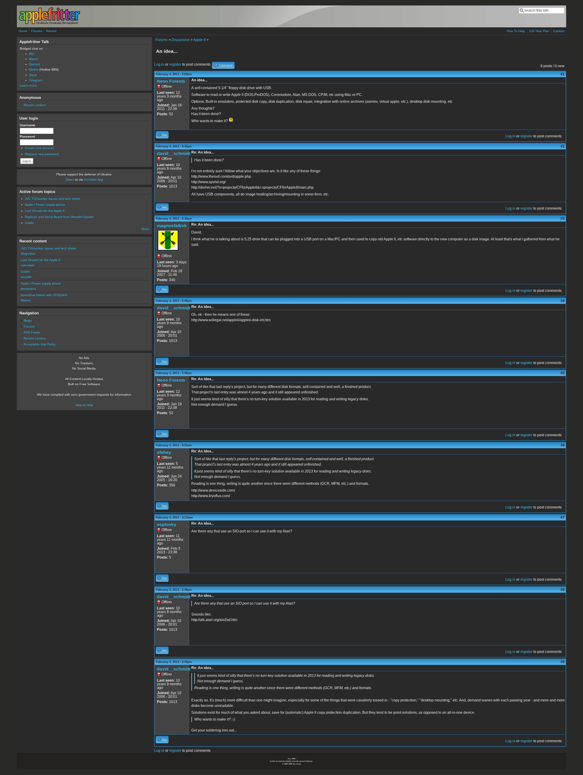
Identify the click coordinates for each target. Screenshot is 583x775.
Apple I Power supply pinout (45, 204)
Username (28, 125)
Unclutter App (93, 179)
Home (23, 31)
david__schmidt (173, 153)
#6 (562, 445)
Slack (33, 75)
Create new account (39, 148)
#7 (562, 517)
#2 (562, 146)
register (175, 64)
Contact (558, 31)
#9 (562, 662)
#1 (562, 74)
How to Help (84, 405)
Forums (36, 31)
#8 (562, 590)
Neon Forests (171, 81)
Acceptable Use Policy (40, 344)
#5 (562, 373)
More (145, 229)
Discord (34, 64)
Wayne (26, 300)
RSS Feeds (32, 332)
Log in (159, 64)
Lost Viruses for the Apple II (44, 211)
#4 (562, 301)
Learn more (28, 85)
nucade (26, 277)
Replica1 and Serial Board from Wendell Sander (59, 217)
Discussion (180, 40)
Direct (70, 179)
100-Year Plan (539, 31)
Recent (51, 31)
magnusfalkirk (172, 225)
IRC (31, 54)
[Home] (49, 24)
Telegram (35, 80)
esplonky (166, 524)
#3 (562, 219)
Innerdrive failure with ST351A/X (44, 295)
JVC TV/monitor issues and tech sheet (52, 198)
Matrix (33, 59)
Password (28, 136)
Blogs (28, 320)
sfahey (164, 452)
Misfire (33, 69)
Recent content (35, 105)
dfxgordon (28, 253)
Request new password (42, 154)
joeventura (28, 288)
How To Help (516, 31)
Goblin (29, 223)
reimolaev (28, 265)
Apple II (199, 40)
